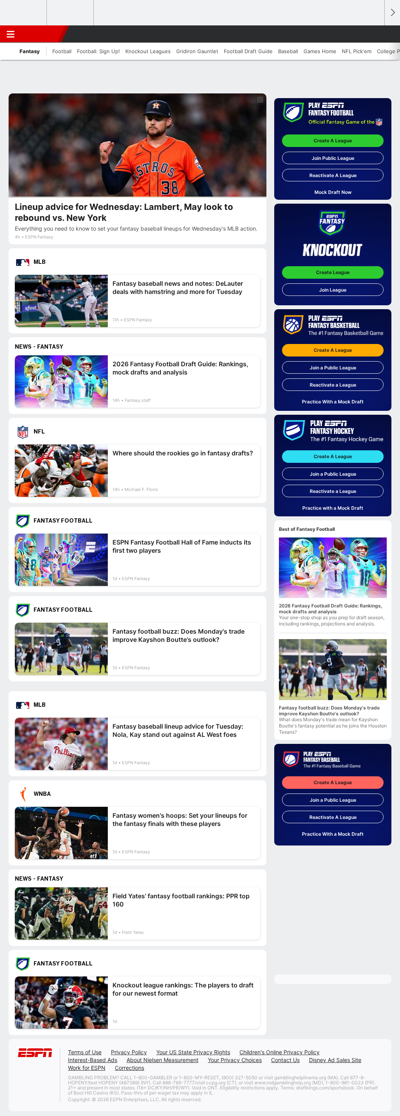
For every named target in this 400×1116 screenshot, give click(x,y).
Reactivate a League (333, 385)
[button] (375, 34)
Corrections (129, 1067)
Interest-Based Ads (92, 1060)
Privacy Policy (129, 1052)
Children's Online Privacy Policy (279, 1052)
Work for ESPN (86, 1067)
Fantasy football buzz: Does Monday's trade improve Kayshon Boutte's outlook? (329, 711)
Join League (332, 290)
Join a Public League (333, 368)
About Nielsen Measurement (162, 1060)
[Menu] (10, 34)
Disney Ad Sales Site (335, 1060)
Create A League (333, 140)
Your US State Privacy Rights (193, 1052)
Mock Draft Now (333, 192)
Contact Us (285, 1060)
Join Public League (333, 158)
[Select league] (24, 13)
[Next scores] (392, 12)
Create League (333, 272)
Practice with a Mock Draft (332, 508)
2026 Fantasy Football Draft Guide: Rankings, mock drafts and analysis (330, 608)
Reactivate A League (333, 175)
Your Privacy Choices (235, 1060)
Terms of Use (85, 1052)
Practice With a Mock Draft (333, 402)
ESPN (41, 34)
